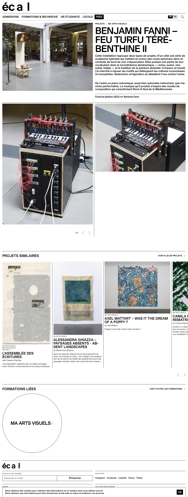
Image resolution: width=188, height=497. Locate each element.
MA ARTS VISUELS (117, 24)
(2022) (116, 97)
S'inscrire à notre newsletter (12, 473)
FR (170, 17)
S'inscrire (75, 478)
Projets (100, 24)
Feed (99, 16)
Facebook (112, 478)
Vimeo (131, 478)
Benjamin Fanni (131, 97)
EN (175, 17)
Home (15, 7)
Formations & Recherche (40, 16)
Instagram (100, 478)
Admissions (10, 16)
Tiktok (139, 478)
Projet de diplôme (104, 97)
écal (11, 465)
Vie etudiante (70, 16)
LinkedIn (122, 478)
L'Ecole (88, 16)
